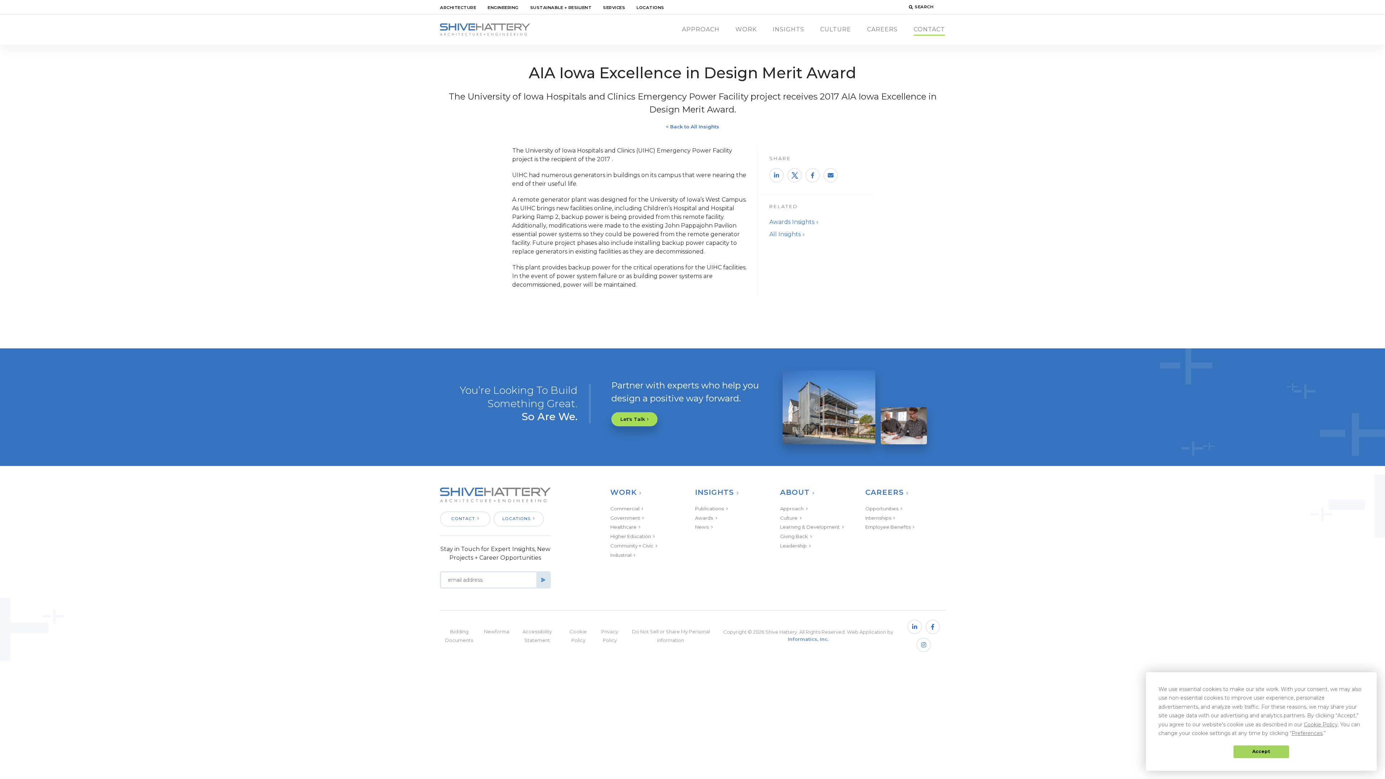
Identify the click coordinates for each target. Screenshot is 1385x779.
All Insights (785, 234)
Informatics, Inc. (808, 639)
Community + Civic (632, 546)
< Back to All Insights (692, 126)
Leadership (793, 546)
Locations (650, 7)
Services (614, 7)
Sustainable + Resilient (561, 7)
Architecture (458, 7)
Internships (878, 518)
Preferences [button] (1307, 733)
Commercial (624, 508)
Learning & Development (810, 527)
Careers (882, 29)
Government (625, 518)
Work (746, 29)
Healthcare (623, 527)
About (795, 492)
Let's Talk (632, 419)
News (702, 527)
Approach (701, 29)
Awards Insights (791, 222)
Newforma (496, 631)
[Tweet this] (794, 175)
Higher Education (630, 536)
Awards (704, 518)
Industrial (621, 555)
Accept (1261, 751)
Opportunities (881, 508)
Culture (835, 29)
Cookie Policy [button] (1321, 724)
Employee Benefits (888, 527)
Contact (929, 29)
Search (924, 6)
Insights (788, 29)
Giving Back (794, 536)
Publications (709, 508)
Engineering (503, 7)
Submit (543, 580)
